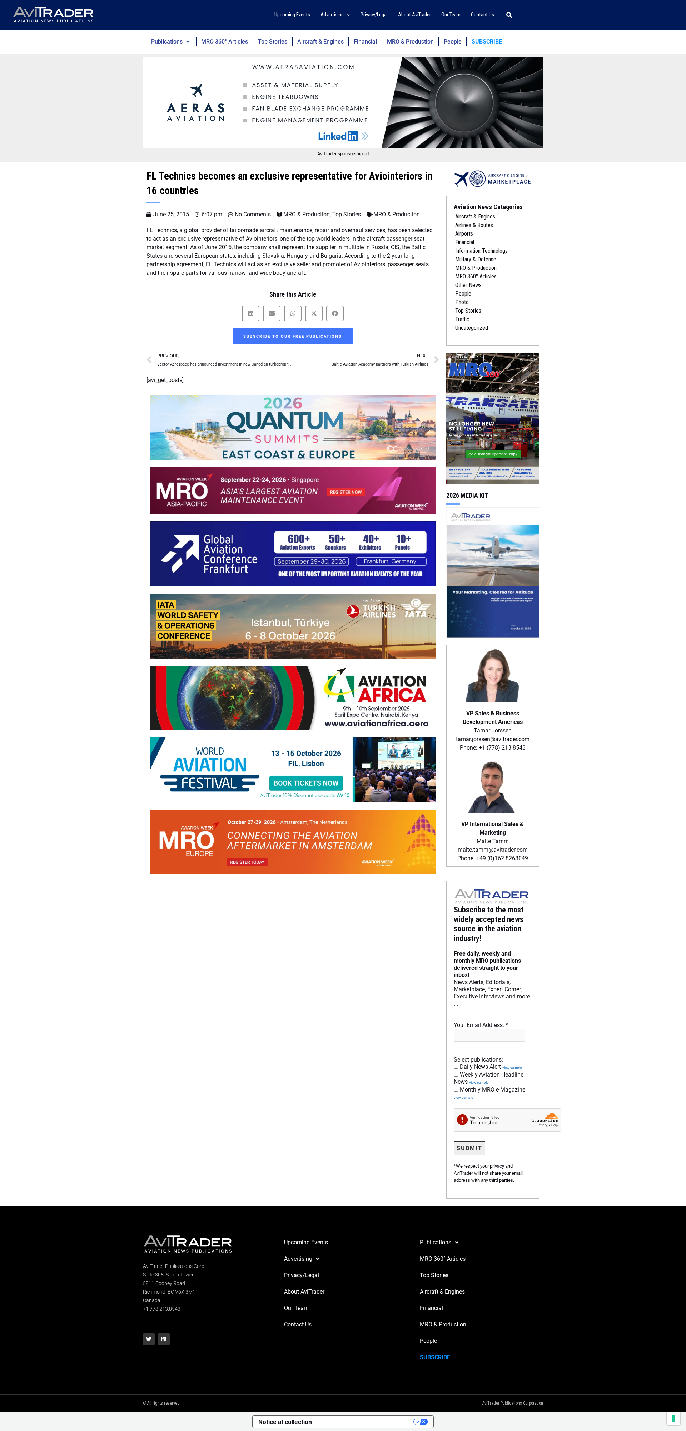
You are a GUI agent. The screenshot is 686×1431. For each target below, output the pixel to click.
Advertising (298, 1258)
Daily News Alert (490, 1066)
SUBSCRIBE (487, 41)
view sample (512, 1067)
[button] (347, 15)
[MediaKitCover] (492, 571)
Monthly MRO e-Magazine (489, 1093)
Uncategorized (471, 327)
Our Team (296, 1308)
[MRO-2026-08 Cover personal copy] (492, 417)
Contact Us (298, 1324)
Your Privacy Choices (366, 1421)
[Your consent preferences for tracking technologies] (673, 1418)
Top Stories (272, 41)
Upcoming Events (306, 1242)
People (453, 41)
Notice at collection (285, 1421)
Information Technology (481, 250)
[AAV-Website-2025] (343, 102)
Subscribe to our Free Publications (292, 336)
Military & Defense (475, 259)
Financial (365, 41)
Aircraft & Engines (320, 41)
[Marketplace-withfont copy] (492, 178)
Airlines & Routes (474, 225)
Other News (468, 285)
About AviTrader (304, 1291)
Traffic (462, 319)
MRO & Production (410, 41)
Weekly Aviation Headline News (488, 1078)
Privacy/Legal (301, 1275)
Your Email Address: (481, 1025)
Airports (464, 233)
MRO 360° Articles (224, 41)
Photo (462, 302)
